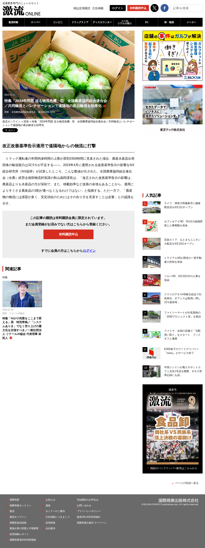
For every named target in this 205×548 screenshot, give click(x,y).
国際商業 (14, 500)
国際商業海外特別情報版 (23, 540)
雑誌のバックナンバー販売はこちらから (173, 468)
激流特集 (13, 22)
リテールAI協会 (17, 313)
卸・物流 (169, 22)
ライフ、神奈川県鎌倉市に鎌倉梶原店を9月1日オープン (182, 205)
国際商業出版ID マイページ (91, 523)
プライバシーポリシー (89, 511)
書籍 (48, 505)
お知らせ (50, 500)
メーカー (191, 22)
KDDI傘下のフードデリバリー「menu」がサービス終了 (181, 351)
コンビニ (58, 22)
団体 (6, 112)
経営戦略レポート (19, 534)
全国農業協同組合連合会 (23, 112)
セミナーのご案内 (55, 511)
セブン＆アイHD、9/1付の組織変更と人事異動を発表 (183, 223)
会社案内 (50, 528)
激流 (12, 511)
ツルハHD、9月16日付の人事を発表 (182, 278)
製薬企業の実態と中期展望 (24, 528)
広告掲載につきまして (58, 517)
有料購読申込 (138, 8)
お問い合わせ (84, 505)
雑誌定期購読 (81, 8)
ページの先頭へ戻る (187, 483)
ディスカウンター (102, 22)
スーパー (35, 22)
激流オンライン (11, 121)
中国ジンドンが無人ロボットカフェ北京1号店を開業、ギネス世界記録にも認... (183, 371)
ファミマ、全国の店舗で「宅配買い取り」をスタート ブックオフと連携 (182, 334)
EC (147, 22)
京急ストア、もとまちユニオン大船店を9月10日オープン (182, 241)
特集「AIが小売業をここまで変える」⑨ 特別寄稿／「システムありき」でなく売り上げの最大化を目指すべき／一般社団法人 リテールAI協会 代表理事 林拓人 (22, 328)
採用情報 (50, 523)
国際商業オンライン (20, 505)
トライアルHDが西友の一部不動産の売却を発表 (183, 259)
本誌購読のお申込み (87, 500)
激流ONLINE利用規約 (88, 517)
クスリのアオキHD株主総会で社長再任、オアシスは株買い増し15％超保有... (183, 298)
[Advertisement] (173, 164)
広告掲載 (98, 8)
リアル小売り (125, 22)
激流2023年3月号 (46, 112)
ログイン (117, 8)
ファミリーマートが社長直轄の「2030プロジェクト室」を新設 (182, 314)
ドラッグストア (80, 22)
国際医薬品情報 (18, 523)
